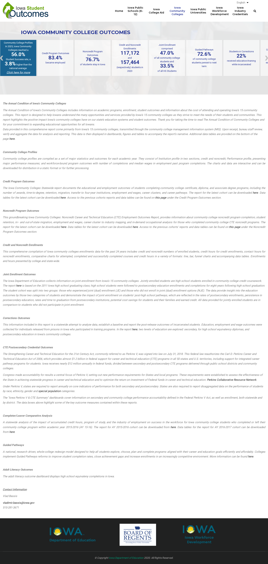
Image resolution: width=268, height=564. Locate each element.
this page (160, 197)
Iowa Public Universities (198, 11)
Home (119, 11)
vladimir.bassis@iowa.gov (18, 502)
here (255, 192)
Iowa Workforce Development (220, 11)
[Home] (25, 7)
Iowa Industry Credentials (240, 11)
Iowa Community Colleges (177, 11)
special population (49, 391)
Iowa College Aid (156, 11)
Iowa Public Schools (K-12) (135, 11)
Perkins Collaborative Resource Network (231, 379)
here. (12, 138)
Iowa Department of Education (126, 557)
